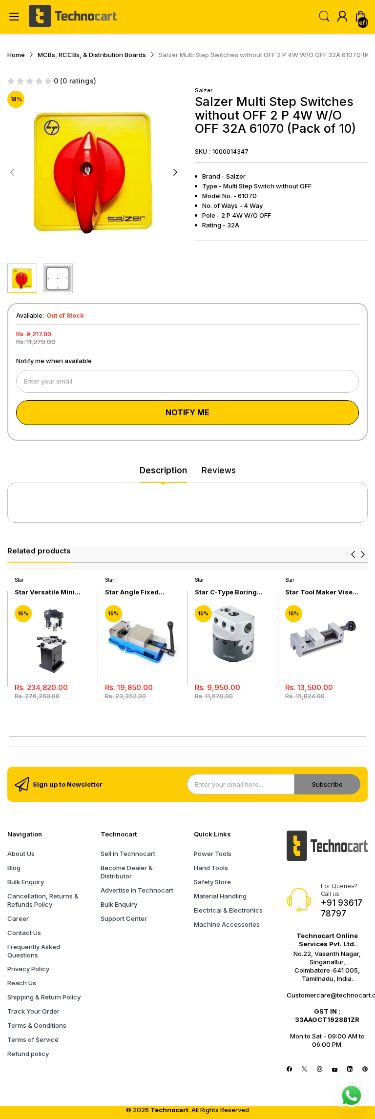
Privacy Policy (28, 969)
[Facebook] (289, 1069)
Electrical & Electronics (228, 910)
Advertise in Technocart (137, 890)
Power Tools (212, 853)
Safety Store (212, 882)
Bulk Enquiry (25, 882)
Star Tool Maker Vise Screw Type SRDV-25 (319, 592)
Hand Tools (211, 868)
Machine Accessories (227, 924)
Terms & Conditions (36, 1025)
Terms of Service (33, 1039)
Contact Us (24, 932)
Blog (14, 868)
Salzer (203, 90)
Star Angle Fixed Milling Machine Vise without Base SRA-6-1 (140, 592)
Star (19, 580)
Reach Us (21, 983)
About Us (21, 853)
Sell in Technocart (128, 853)
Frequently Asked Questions (33, 951)
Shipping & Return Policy (44, 997)
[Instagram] (319, 1069)
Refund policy (28, 1054)
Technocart (169, 1110)
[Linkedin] (350, 1069)
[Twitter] (304, 1069)
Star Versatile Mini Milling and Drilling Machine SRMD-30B (48, 592)
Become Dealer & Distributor (127, 872)
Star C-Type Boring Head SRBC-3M (226, 592)
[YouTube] (334, 1069)
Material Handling (220, 896)
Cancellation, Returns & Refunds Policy (43, 900)
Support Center (124, 918)
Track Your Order (33, 1011)
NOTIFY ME (187, 412)
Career (18, 918)
